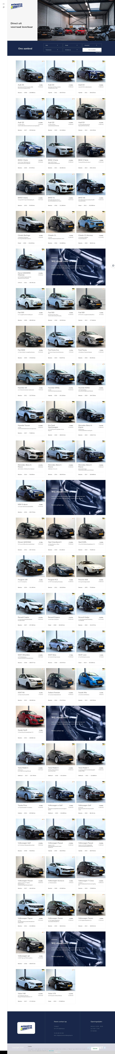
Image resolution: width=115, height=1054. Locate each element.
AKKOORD (95, 1048)
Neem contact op (57, 274)
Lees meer (51, 1050)
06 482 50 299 (60, 1033)
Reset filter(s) (98, 52)
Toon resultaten (92, 50)
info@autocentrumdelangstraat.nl (65, 1035)
